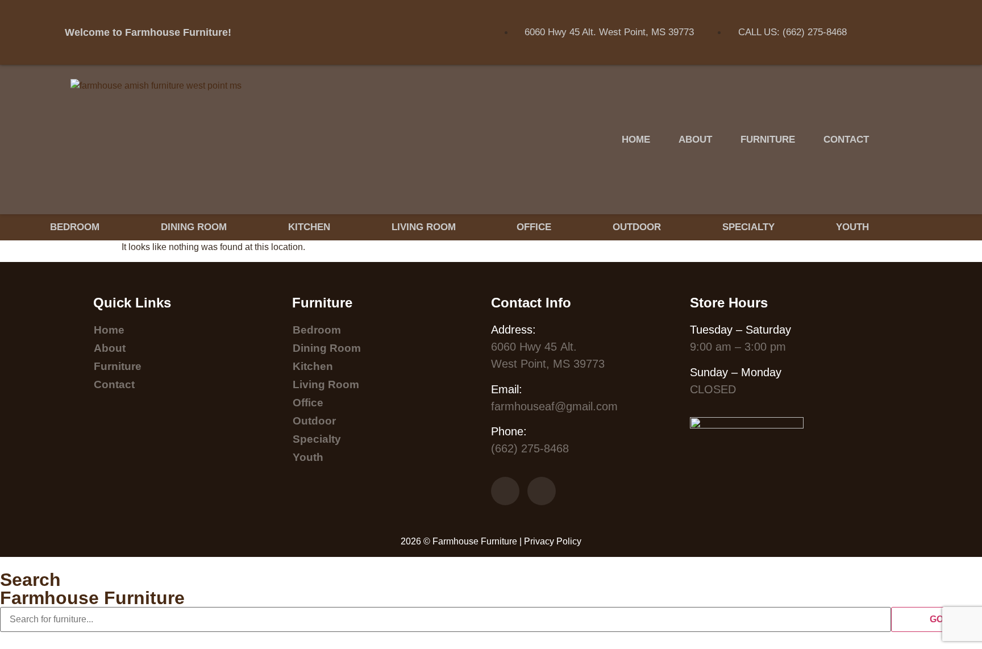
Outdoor (637, 227)
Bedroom (74, 227)
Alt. (534, 346)
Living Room (424, 227)
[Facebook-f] (887, 14)
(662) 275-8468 (530, 448)
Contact (846, 139)
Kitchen (309, 227)
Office (534, 227)
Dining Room (194, 227)
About (695, 139)
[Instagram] (887, 46)
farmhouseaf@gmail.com (554, 406)
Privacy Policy (552, 541)
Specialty (748, 227)
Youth (852, 227)
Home (636, 139)
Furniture (767, 139)
